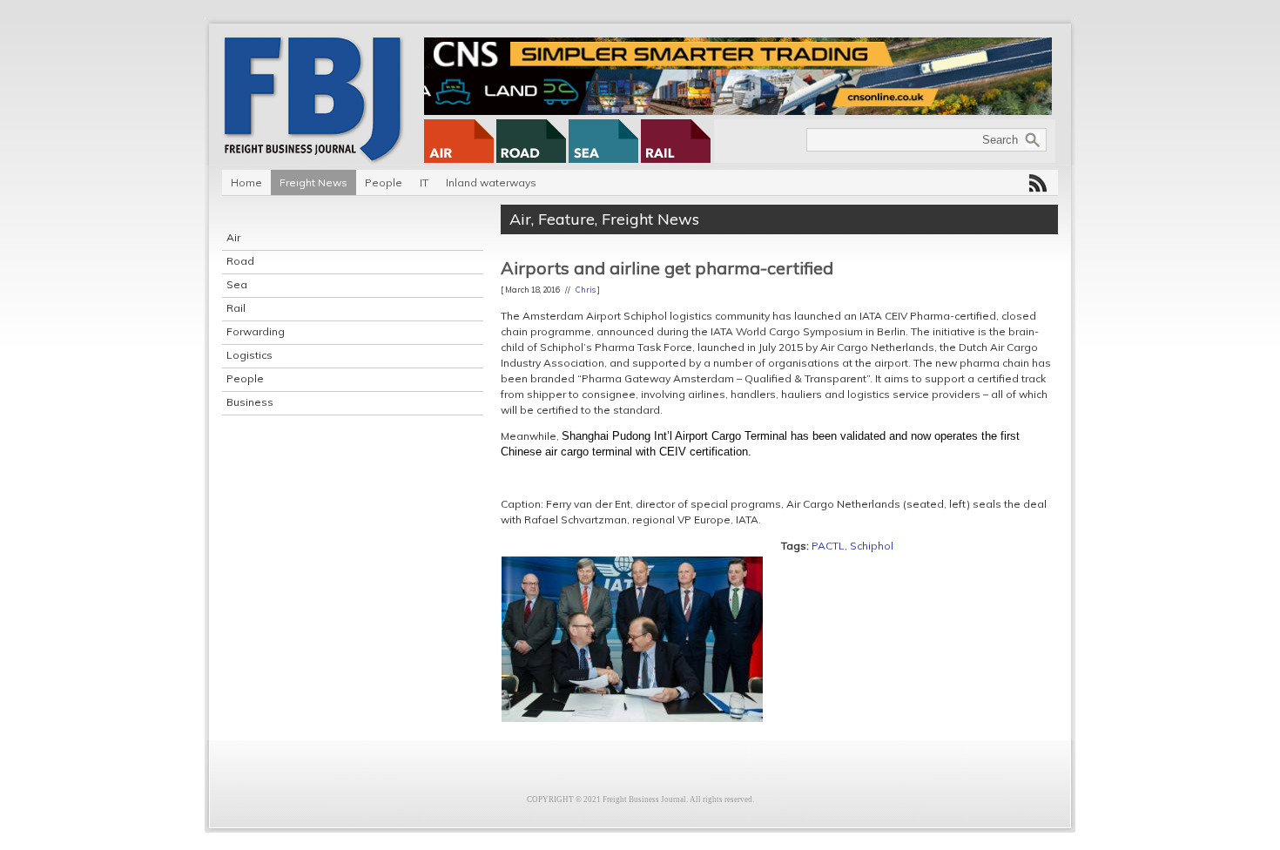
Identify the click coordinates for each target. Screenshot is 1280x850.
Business (249, 401)
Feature (566, 219)
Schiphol (871, 545)
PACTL (828, 545)
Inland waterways (491, 182)
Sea (236, 284)
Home (246, 182)
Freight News (313, 182)
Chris (586, 289)
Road (240, 260)
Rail (236, 307)
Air (233, 237)
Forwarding (255, 331)
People (383, 182)
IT (424, 182)
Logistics (249, 354)
